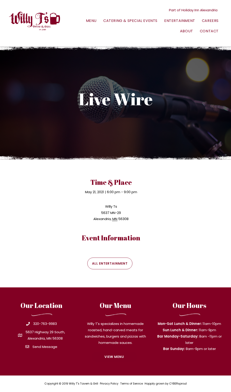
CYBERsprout (178, 383)
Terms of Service (131, 383)
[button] (109, 263)
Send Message (44, 346)
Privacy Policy (109, 383)
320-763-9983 (45, 323)
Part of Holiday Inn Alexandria (193, 10)
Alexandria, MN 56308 (45, 338)
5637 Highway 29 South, (45, 332)
